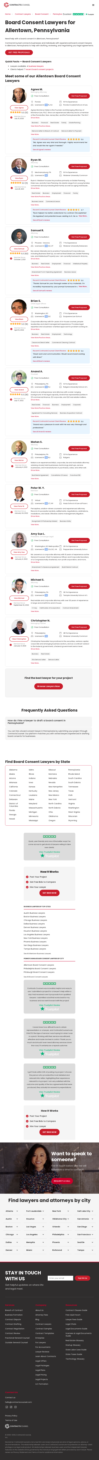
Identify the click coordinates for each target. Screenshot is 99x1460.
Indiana (32, 778)
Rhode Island (74, 774)
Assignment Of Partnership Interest (44, 521)
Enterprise (39, 1338)
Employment (56, 193)
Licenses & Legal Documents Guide (79, 1334)
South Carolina (75, 778)
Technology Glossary (75, 1359)
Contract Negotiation (14, 1328)
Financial (44, 123)
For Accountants (42, 1347)
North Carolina (55, 803)
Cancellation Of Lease (59, 475)
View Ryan (19, 178)
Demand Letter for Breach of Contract (45, 131)
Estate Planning (74, 123)
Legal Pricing (41, 1374)
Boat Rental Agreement (40, 475)
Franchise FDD (75, 475)
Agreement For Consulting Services (44, 413)
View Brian (19, 319)
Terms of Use (11, 1420)
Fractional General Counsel (17, 1338)
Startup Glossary (73, 1345)
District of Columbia (13, 804)
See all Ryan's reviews (41, 220)
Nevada (52, 782)
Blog (37, 1319)
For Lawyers (40, 1342)
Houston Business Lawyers (35, 931)
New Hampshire (56, 786)
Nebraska (53, 778)
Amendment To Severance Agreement (45, 567)
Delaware (13, 799)
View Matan (19, 460)
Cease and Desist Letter (40, 342)
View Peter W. (19, 506)
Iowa (31, 782)
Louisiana (33, 795)
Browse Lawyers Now (48, 686)
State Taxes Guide (74, 1354)
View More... (35, 134)
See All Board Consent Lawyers (36, 977)
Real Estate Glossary (75, 1340)
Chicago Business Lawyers (35, 920)
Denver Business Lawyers (35, 927)
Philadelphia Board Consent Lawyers (40, 968)
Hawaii (12, 819)
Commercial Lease (53, 201)
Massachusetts (36, 808)
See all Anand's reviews (42, 432)
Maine (31, 799)
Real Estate (55, 123)
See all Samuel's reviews (42, 290)
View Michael (19, 598)
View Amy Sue (19, 552)
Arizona (12, 778)
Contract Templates (44, 1333)
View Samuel (19, 249)
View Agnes (19, 108)
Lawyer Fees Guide (74, 1319)
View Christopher (19, 639)
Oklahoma (53, 816)
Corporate (76, 405)
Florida (12, 810)
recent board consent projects (39, 69)
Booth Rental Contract (70, 567)
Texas (71, 791)
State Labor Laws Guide (76, 1349)
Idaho (31, 770)
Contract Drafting (13, 1324)
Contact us (10, 1397)
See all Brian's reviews (41, 361)
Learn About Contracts (45, 1356)
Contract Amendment (71, 608)
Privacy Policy (11, 1415)
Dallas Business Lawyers (34, 923)
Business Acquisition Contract (71, 413)
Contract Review (12, 1333)
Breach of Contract (14, 1310)
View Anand (19, 390)
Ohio (51, 812)
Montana (53, 774)
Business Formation (14, 1315)
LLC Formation (41, 1384)
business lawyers (36, 66)
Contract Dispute (13, 1319)
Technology (68, 334)
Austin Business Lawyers (34, 913)
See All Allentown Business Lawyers (37, 953)
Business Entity (65, 521)
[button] (12, 1211)
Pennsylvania (59, 14)
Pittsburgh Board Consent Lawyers (39, 972)
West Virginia (74, 812)
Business (35, 123)
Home (8, 14)
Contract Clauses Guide (76, 1310)
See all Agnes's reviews (42, 149)
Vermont (72, 799)
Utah (70, 795)
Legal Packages (42, 1365)
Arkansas (13, 782)
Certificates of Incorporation (50, 608)
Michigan (33, 812)
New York (53, 799)
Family (63, 123)
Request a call (62, 1181)
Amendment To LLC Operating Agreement (47, 272)
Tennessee (73, 786)
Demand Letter (53, 660)
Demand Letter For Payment (71, 131)
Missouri (52, 770)
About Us (39, 1310)
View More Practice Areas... (41, 126)
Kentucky (33, 791)
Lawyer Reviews (42, 1351)
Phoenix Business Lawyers (35, 941)
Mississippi (33, 820)
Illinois (31, 774)
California (13, 786)
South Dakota (74, 782)
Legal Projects (41, 1379)
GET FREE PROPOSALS (19, 52)
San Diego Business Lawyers (36, 945)
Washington (73, 808)
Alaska (12, 774)
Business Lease (37, 201)
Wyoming (72, 820)
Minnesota (33, 816)
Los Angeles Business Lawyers (37, 934)
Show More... (35, 118)
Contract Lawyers (23, 14)
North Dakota (54, 808)
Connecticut (15, 795)
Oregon (52, 820)
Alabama (13, 770)
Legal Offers (40, 1361)
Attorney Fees (41, 1315)
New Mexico (54, 795)
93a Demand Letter (39, 660)
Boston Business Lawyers (35, 916)
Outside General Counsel (16, 1342)
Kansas (32, 786)
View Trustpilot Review (49, 852)
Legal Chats (71, 1324)
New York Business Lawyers (36, 938)
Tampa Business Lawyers (35, 949)
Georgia (12, 814)
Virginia (71, 803)
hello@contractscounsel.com (18, 1402)
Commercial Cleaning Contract (63, 342)
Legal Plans (40, 1370)
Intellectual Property (80, 264)
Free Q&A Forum (73, 1315)
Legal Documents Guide (76, 1328)
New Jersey (54, 791)
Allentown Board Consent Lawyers (39, 965)
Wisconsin (72, 816)
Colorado (13, 791)
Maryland (33, 803)
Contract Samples (43, 1328)
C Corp (34, 608)
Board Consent (42, 14)
